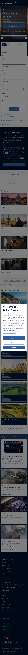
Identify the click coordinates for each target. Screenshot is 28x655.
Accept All (14, 338)
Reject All (14, 347)
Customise (14, 342)
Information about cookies (9, 333)
